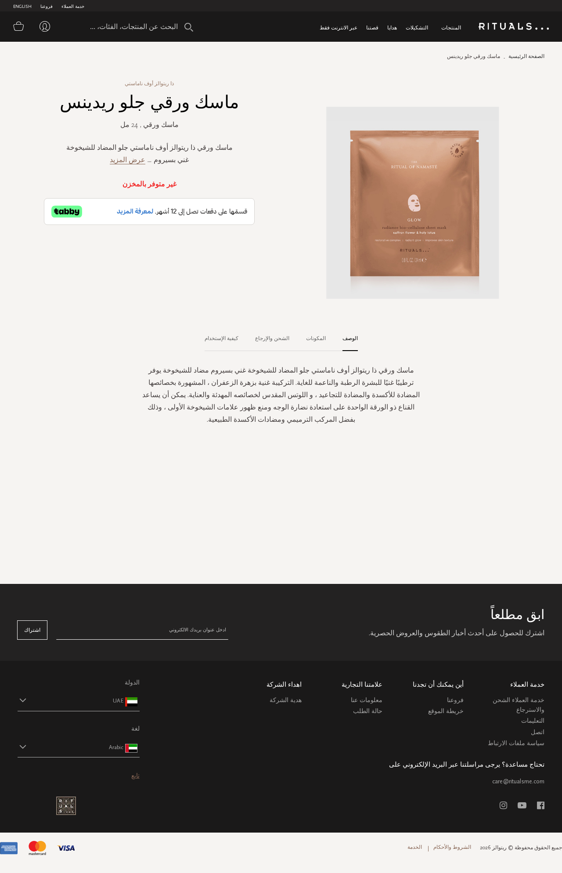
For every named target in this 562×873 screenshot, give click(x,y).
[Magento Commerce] (514, 28)
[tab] (346, 338)
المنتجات (451, 27)
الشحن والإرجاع (272, 338)
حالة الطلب (367, 711)
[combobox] (138, 26)
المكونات (316, 338)
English (22, 6)
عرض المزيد (127, 160)
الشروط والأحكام (452, 847)
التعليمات (532, 720)
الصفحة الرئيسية (526, 56)
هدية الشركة (286, 700)
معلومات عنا (366, 700)
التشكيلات (417, 27)
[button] (70, 700)
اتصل (537, 732)
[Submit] (188, 27)
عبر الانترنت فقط (338, 27)
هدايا (392, 27)
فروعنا (46, 6)
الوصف (350, 338)
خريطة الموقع (446, 711)
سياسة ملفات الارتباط (516, 743)
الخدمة (414, 847)
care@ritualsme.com (518, 781)
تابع (135, 775)
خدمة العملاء (72, 6)
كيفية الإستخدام (221, 338)
